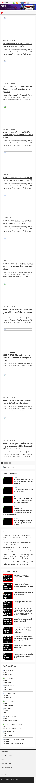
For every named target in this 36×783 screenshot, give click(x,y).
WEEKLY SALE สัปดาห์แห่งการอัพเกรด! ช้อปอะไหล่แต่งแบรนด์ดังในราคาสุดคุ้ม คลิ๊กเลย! (17, 357)
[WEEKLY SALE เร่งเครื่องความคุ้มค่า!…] (18, 293)
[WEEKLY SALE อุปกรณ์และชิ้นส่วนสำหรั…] (18, 427)
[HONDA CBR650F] (9, 701)
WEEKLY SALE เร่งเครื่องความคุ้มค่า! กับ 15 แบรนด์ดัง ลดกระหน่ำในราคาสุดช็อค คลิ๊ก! (17, 312)
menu (32, 11)
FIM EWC (4, 775)
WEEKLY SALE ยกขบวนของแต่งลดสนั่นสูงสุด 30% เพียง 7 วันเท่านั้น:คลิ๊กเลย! (17, 402)
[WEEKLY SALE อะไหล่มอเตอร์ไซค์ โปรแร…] (18, 116)
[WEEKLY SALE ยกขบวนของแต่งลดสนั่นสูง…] (18, 384)
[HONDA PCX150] (8, 732)
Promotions (5, 751)
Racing (3, 771)
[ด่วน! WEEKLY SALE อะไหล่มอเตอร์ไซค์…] (18, 71)
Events (3, 759)
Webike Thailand (12, 779)
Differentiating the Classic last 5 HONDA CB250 (23, 593)
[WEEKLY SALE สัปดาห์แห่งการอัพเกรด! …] (18, 339)
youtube (25, 3)
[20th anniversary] (8, 467)
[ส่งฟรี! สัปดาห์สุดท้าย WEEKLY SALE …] (18, 28)
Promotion (12, 40)
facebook (22, 3)
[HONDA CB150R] (8, 670)
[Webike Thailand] (9, 3)
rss (17, 3)
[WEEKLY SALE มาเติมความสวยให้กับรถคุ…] (18, 205)
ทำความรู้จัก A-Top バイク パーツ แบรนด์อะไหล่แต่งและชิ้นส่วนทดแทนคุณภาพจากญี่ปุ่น (23, 500)
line (14, 3)
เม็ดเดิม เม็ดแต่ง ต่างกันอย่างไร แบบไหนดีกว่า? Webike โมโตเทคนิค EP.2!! (23, 630)
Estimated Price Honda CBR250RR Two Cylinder (21, 576)
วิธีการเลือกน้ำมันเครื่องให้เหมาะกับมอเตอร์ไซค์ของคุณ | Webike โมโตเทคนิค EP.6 (23, 639)
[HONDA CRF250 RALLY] (10, 716)
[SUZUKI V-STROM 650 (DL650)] (13, 724)
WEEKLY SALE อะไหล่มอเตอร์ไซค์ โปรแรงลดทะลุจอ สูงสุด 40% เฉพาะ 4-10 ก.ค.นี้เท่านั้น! (18, 134)
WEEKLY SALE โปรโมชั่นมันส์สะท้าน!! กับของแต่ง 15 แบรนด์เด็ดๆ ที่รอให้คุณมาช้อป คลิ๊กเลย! (18, 266)
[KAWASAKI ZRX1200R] (9, 709)
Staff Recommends (7, 767)
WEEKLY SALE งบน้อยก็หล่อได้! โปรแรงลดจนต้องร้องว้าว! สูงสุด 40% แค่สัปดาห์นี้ (17, 179)
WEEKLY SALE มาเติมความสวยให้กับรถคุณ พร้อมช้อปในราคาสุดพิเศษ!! (17, 222)
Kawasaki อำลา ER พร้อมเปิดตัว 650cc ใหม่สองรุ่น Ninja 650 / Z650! (23, 656)
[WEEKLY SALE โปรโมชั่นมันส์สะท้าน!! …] (18, 248)
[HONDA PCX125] (8, 686)
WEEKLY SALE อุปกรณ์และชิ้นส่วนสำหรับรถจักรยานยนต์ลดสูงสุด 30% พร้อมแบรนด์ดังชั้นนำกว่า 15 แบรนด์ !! (18, 446)
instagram (20, 3)
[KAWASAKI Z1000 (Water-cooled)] (13, 739)
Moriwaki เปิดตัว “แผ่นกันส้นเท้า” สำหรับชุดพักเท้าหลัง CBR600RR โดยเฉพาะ (23, 481)
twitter (28, 3)
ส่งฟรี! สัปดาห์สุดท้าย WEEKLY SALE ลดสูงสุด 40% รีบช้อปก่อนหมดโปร (17, 45)
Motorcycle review (6, 763)
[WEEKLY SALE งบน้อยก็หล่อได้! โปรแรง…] (18, 162)
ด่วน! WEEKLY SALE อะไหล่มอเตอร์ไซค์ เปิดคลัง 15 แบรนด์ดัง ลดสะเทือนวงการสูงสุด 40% (17, 89)
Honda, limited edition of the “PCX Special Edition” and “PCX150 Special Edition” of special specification (23, 612)
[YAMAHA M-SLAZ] (9, 693)
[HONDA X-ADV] (8, 678)
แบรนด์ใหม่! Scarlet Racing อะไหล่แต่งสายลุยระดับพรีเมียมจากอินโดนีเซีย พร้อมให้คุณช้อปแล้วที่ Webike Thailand (17, 511)
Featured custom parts (8, 755)
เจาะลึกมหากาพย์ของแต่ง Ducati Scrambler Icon (23, 490)
